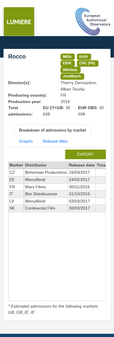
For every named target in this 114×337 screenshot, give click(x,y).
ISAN (83, 56)
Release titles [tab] (55, 141)
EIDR (67, 63)
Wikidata (70, 70)
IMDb (67, 56)
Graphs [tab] (26, 141)
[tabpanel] (57, 233)
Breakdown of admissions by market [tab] (52, 130)
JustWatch (72, 76)
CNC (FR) (87, 63)
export (85, 154)
